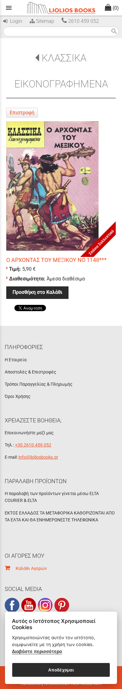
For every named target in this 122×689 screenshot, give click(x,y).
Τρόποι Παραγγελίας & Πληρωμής (39, 384)
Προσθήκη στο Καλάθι (37, 292)
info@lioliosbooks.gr (38, 457)
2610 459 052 (83, 21)
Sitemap (44, 21)
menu (9, 8)
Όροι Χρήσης (18, 396)
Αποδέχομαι (61, 669)
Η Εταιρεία (16, 359)
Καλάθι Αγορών (28, 568)
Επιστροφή (22, 113)
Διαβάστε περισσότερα (37, 651)
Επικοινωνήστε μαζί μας (29, 432)
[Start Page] (61, 8)
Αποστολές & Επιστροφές (30, 371)
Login (15, 21)
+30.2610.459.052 (33, 444)
